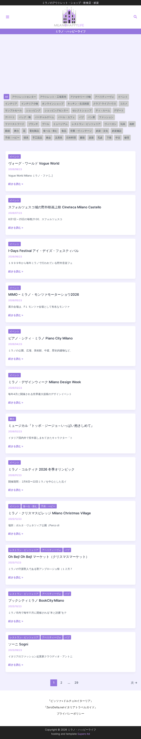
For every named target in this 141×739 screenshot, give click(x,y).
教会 (48, 137)
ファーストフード (14, 123)
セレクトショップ (81, 110)
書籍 (82, 137)
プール (45, 123)
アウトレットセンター (24, 96)
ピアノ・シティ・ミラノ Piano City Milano (40, 338)
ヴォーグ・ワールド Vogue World (33, 163)
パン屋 (91, 117)
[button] (135, 16)
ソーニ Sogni (18, 644)
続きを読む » (15, 184)
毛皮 (100, 137)
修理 (126, 137)
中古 (117, 137)
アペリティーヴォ (104, 96)
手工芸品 (37, 137)
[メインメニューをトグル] (8, 17)
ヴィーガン (110, 123)
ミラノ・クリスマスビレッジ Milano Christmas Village (49, 513)
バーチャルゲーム (44, 117)
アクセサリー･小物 (80, 96)
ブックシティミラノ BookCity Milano (36, 600)
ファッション (106, 117)
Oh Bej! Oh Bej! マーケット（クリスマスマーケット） (48, 557)
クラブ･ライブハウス (104, 103)
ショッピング (33, 110)
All (6, 96)
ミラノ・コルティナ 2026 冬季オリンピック (41, 469)
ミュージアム (60, 123)
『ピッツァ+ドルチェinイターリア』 (70, 701)
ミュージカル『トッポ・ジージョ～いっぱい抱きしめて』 (51, 426)
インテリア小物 (29, 103)
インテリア (11, 103)
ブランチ (33, 123)
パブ (81, 117)
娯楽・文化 (102, 130)
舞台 (16, 130)
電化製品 (34, 130)
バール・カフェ (66, 117)
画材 (131, 123)
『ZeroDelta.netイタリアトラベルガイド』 (70, 707)
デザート (119, 110)
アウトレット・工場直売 (53, 96)
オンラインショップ (53, 103)
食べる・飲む (50, 130)
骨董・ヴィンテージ (81, 130)
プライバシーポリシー (70, 713)
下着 (109, 137)
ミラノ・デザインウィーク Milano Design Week (44, 382)
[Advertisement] (70, 62)
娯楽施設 (117, 130)
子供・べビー (12, 137)
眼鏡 (7, 130)
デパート (10, 117)
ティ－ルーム (103, 110)
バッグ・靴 (25, 117)
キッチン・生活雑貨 (78, 103)
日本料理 (71, 137)
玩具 (122, 123)
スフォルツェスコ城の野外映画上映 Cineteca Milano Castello (54, 207)
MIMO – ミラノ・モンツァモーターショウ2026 (43, 294)
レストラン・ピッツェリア (86, 123)
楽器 (91, 137)
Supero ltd (83, 733)
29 (76, 682)
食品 (64, 130)
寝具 (26, 137)
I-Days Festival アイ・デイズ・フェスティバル (43, 251)
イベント (123, 96)
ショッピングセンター (56, 110)
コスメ (123, 103)
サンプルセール (13, 110)
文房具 (58, 137)
